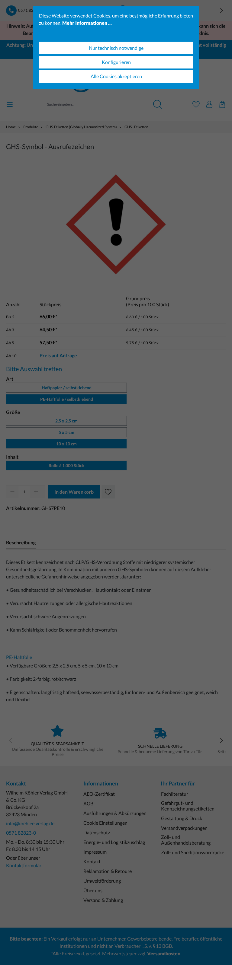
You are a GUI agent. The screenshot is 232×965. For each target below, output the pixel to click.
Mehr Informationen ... (87, 23)
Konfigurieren (116, 62)
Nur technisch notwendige (116, 48)
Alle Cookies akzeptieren (116, 76)
